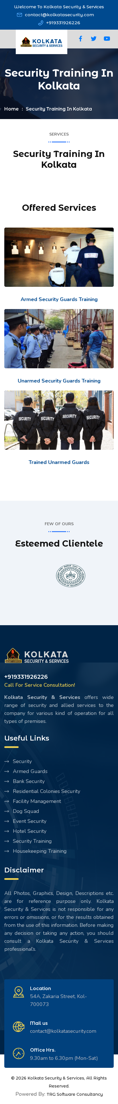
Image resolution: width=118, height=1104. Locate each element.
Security (22, 761)
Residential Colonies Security (46, 791)
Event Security (29, 821)
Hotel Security (29, 831)
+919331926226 (63, 22)
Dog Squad (26, 811)
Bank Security (29, 781)
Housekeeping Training (40, 851)
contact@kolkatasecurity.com (59, 14)
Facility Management (37, 801)
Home (11, 109)
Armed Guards (30, 771)
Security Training (32, 841)
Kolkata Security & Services (55, 1078)
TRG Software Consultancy (75, 1094)
